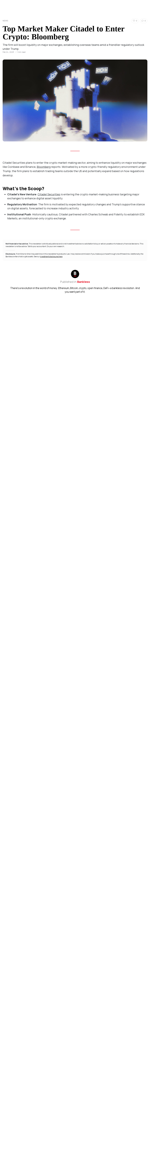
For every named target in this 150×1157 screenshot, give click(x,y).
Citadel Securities (49, 194)
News (5, 20)
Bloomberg (44, 167)
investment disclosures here (51, 256)
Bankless (83, 282)
